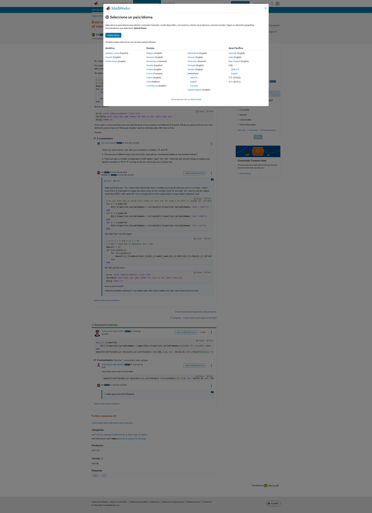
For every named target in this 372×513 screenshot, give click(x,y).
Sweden (191, 69)
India (231, 57)
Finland (149, 69)
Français (194, 86)
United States (111, 61)
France (149, 73)
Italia (148, 82)
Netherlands (193, 53)
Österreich (192, 61)
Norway (191, 57)
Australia (233, 53)
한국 (231, 82)
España (149, 65)
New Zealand (234, 61)
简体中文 (235, 69)
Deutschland (152, 61)
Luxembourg (152, 86)
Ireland (149, 77)
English (193, 82)
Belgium (150, 53)
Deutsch (193, 77)
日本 (231, 77)
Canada (108, 57)
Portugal (191, 65)
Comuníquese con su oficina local (186, 99)
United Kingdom (195, 90)
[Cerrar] (266, 8)
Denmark (150, 57)
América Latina (112, 53)
